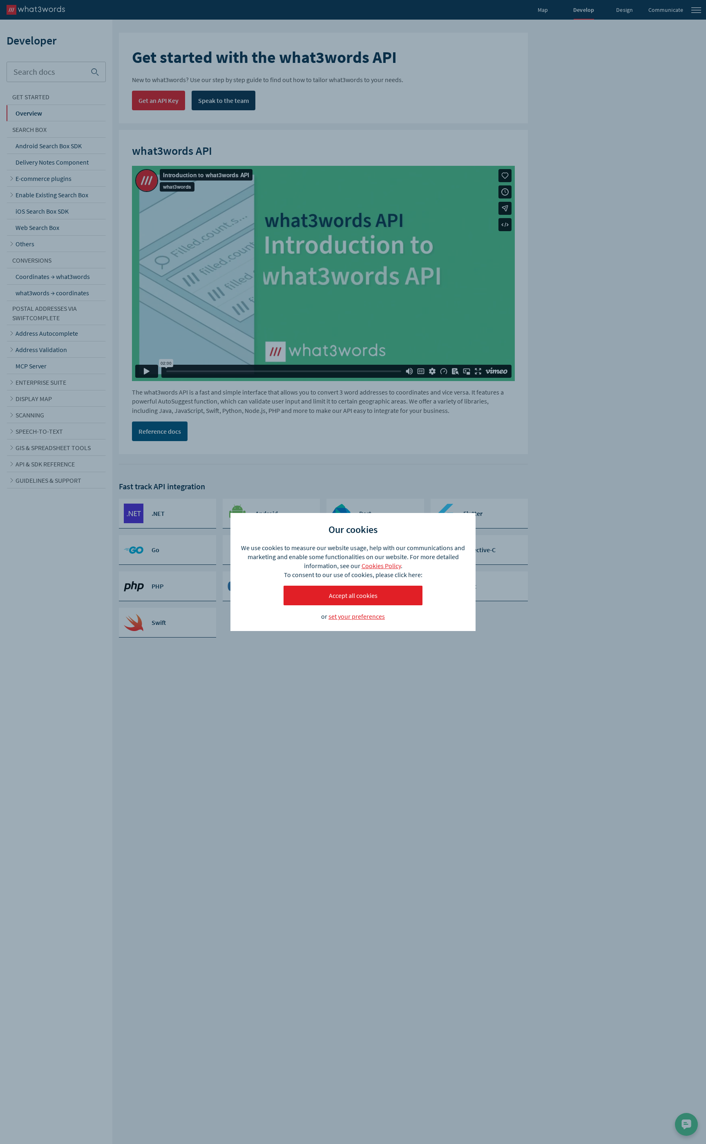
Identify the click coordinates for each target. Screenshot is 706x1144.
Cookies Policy (381, 566)
